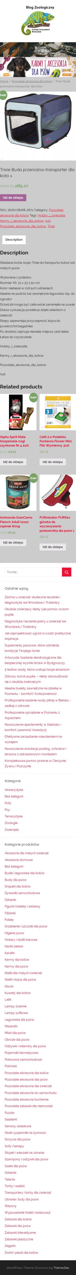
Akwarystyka (14, 790)
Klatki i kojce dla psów (20, 979)
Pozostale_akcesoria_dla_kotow (23, 226)
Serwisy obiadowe (18, 1126)
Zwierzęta (12, 830)
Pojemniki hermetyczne (21, 1053)
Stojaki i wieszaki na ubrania (24, 1153)
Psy (7, 810)
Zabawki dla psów (18, 1226)
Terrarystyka (14, 816)
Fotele (9, 920)
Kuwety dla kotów (18, 993)
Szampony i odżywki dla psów (26, 1159)
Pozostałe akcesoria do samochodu (31, 1093)
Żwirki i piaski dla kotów (21, 1252)
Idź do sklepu (13, 197)
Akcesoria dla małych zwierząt (27, 853)
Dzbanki (10, 900)
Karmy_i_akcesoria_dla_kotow (21, 221)
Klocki (9, 986)
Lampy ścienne (16, 1006)
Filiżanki (10, 913)
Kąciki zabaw (14, 946)
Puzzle (9, 1113)
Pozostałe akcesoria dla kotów (32, 81)
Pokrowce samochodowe (23, 1059)
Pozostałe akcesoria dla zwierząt (28, 1086)
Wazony (11, 1206)
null (47, 221)
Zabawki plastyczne (19, 1239)
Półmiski (11, 1066)
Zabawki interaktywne (20, 1233)
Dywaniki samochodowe (22, 893)
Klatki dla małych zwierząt (23, 973)
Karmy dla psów (16, 966)
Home (4, 81)
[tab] (14, 239)
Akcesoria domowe (19, 860)
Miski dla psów (15, 1033)
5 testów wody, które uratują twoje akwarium (37, 669)
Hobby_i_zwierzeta (51, 215)
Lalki (8, 999)
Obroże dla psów (17, 1039)
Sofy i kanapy (14, 1146)
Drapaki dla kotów (18, 886)
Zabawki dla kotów (18, 1219)
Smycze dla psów (17, 1139)
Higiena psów (14, 933)
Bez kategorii (14, 796)
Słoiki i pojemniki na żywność (25, 1133)
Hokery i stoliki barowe (21, 940)
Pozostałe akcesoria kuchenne (27, 1099)
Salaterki (11, 1119)
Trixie (51, 226)
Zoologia (11, 823)
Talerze (10, 1179)
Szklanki (10, 1172)
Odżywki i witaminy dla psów (25, 1046)
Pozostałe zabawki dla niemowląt (29, 1106)
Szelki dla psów (16, 1166)
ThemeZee (61, 1268)
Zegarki (10, 1246)
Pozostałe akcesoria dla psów (26, 1079)
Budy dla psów (16, 880)
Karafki (9, 953)
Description (14, 239)
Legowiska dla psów (19, 1020)
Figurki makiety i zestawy (22, 906)
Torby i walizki (15, 1186)
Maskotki (11, 1026)
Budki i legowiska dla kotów (24, 873)
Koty (8, 803)
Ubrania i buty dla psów (22, 1199)
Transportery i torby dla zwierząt (28, 1192)
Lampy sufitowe (16, 1013)
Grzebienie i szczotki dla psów (26, 926)
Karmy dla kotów (17, 959)
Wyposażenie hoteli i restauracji (27, 1212)
